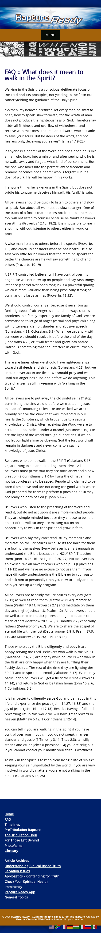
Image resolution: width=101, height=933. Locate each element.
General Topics (16, 897)
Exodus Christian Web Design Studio (39, 919)
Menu (50, 35)
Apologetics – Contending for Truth (32, 876)
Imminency (13, 886)
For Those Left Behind (22, 840)
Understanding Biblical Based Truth (33, 866)
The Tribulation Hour (21, 835)
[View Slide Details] (50, 18)
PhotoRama (14, 845)
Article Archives (17, 860)
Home (9, 814)
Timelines (12, 824)
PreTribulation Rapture (23, 829)
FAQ (8, 819)
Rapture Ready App (20, 892)
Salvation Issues (17, 871)
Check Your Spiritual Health (26, 881)
